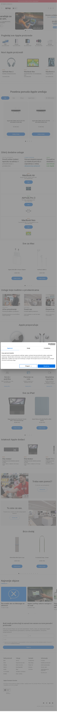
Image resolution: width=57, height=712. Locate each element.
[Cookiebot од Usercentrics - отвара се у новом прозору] (49, 344)
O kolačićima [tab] (47, 348)
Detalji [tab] (28, 348)
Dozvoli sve (46, 366)
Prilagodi (27, 366)
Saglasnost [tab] (10, 348)
